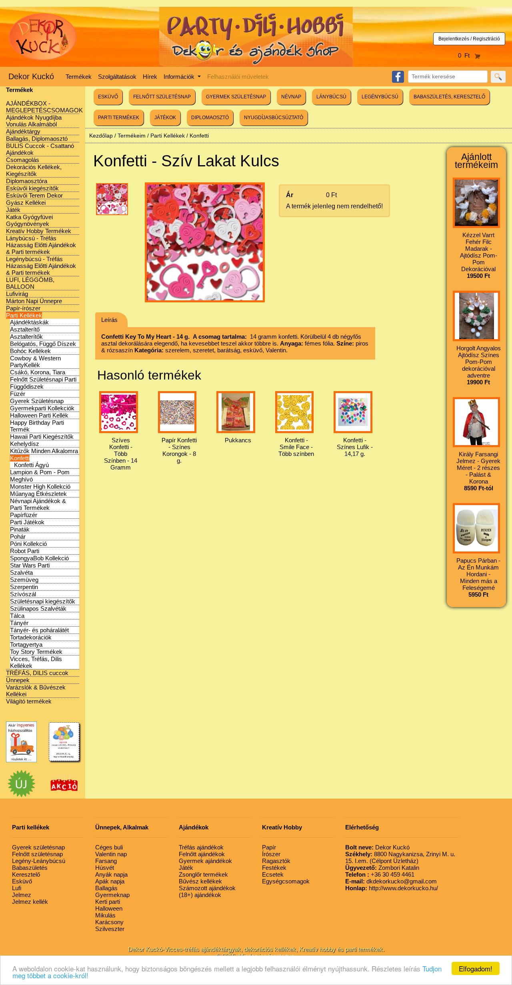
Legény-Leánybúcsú (38, 860)
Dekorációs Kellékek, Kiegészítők (34, 170)
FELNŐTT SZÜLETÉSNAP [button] (162, 97)
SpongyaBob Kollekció (39, 558)
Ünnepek (18, 680)
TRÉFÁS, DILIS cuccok (37, 672)
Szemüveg (24, 579)
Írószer (271, 854)
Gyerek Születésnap (37, 401)
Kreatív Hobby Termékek (38, 231)
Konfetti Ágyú (31, 465)
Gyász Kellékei (26, 202)
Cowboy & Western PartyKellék (35, 361)
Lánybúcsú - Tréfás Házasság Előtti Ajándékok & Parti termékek (41, 245)
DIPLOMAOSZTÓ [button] (210, 117)
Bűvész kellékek (200, 881)
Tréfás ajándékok (201, 847)
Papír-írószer (23, 308)
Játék (13, 209)
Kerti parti (107, 901)
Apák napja (109, 881)
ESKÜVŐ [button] (108, 97)
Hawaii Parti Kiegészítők (42, 436)
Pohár (18, 536)
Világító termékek (29, 701)
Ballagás (106, 888)
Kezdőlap (101, 135)
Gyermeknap (112, 894)
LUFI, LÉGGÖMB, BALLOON (30, 283)
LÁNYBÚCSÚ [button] (331, 97)
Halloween (108, 908)
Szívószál (23, 594)
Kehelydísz (24, 443)
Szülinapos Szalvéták (38, 608)
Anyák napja (111, 874)
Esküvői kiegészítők (32, 188)
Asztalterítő (25, 329)
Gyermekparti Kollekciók (42, 408)
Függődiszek (27, 386)
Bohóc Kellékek (30, 351)
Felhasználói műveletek (238, 76)
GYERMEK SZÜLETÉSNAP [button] (236, 97)
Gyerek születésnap (38, 847)
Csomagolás (22, 159)
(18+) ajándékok (200, 894)
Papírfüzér (23, 514)
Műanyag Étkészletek (38, 493)
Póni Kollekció (28, 543)
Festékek (274, 867)
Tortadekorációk (31, 637)
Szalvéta (21, 572)
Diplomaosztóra (26, 181)
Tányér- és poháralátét (39, 630)
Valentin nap (111, 854)
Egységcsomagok (286, 881)
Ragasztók (276, 860)
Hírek (150, 76)
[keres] (498, 77)
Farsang (106, 860)
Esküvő (22, 881)
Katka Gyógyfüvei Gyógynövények (29, 220)
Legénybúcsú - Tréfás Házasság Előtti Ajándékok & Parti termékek (41, 266)
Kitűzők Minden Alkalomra (44, 451)
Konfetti (20, 458)
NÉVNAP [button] (291, 97)
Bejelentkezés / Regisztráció (469, 39)
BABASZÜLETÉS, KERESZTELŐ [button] (449, 97)
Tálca (17, 615)
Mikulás (105, 915)
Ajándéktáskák (29, 322)
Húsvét (104, 867)
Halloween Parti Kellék (39, 415)
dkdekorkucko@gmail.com (391, 881)
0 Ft (466, 55)
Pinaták (20, 529)
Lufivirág (17, 293)
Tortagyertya (26, 644)
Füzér (17, 393)
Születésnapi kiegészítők (42, 601)
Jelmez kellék (30, 901)
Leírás (109, 319)
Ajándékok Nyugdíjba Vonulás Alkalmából (34, 121)
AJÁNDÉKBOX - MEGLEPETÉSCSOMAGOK (44, 107)
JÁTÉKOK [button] (165, 117)
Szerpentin (24, 586)
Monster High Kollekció (40, 486)
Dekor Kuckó (31, 76)
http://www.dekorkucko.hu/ (391, 888)
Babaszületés (30, 867)
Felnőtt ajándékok (202, 854)
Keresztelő (26, 874)
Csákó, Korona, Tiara (37, 372)
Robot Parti (24, 550)
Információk (180, 76)
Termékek (79, 76)
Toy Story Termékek (36, 651)
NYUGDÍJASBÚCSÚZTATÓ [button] (273, 117)
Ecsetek (273, 874)
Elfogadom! (475, 968)
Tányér (19, 622)
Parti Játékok (27, 522)
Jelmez (21, 894)
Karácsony (109, 922)
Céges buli (109, 847)
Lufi (16, 888)
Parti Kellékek (24, 315)
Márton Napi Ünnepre (34, 301)
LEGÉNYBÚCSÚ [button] (380, 97)
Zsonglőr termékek (203, 874)
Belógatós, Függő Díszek (43, 343)
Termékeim (132, 135)
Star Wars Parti (30, 565)
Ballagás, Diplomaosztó (37, 138)
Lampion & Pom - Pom (40, 472)
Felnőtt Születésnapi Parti (43, 379)
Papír (269, 847)
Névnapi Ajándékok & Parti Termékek (38, 504)
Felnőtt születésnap (37, 854)
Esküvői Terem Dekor (34, 195)
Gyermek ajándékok (205, 860)
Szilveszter (109, 928)
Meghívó (21, 479)
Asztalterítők (26, 336)
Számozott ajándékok (207, 888)
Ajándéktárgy (23, 131)
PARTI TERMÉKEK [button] (118, 117)
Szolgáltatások (117, 76)
